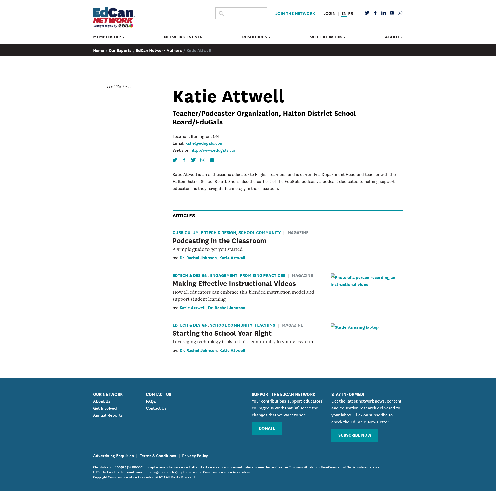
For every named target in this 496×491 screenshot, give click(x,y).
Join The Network (295, 13)
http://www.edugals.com (214, 150)
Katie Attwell (232, 257)
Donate (267, 427)
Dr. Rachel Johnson (198, 257)
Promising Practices (262, 275)
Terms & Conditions (158, 455)
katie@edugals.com (204, 143)
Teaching (265, 324)
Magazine (298, 232)
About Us (102, 400)
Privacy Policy (195, 455)
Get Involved (105, 407)
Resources (255, 37)
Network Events (183, 37)
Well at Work (326, 37)
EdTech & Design (218, 232)
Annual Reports (108, 414)
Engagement (223, 275)
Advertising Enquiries (113, 455)
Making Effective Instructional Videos (234, 283)
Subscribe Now (354, 434)
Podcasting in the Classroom (219, 240)
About (392, 37)
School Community (259, 232)
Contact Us (156, 407)
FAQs (151, 400)
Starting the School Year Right (222, 332)
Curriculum (186, 232)
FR (350, 13)
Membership (107, 37)
